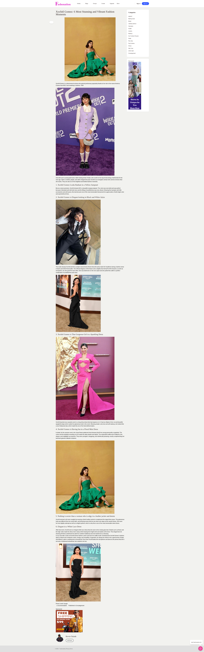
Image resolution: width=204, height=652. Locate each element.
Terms (71, 648)
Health (130, 28)
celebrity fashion (132, 23)
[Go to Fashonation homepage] (63, 4)
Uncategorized (80, 605)
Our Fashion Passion (133, 36)
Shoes (129, 45)
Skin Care (130, 48)
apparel (130, 16)
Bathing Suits (131, 18)
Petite (129, 38)
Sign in (138, 3)
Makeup (130, 33)
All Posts (69, 640)
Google (66, 603)
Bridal (129, 21)
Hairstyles (130, 26)
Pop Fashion (131, 43)
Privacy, (68, 648)
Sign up (145, 3)
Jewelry (130, 31)
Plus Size (130, 41)
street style (131, 50)
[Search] (132, 4)
